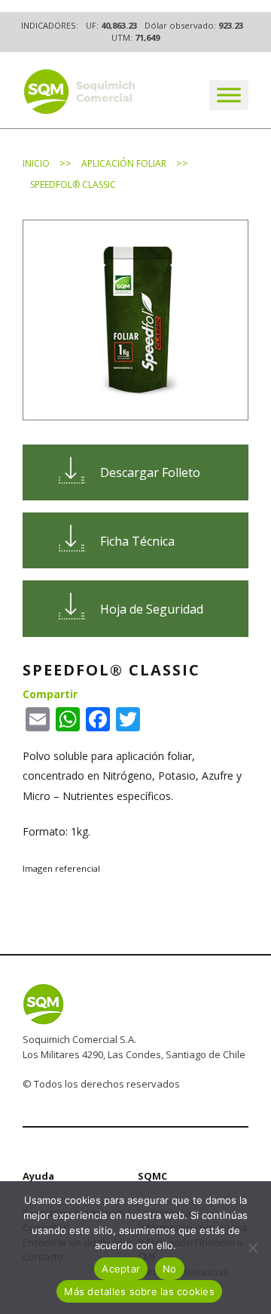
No (170, 1269)
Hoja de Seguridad (151, 609)
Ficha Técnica (137, 541)
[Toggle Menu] (229, 95)
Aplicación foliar (123, 163)
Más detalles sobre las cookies (139, 1291)
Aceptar (121, 1269)
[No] (252, 1247)
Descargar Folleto (150, 472)
